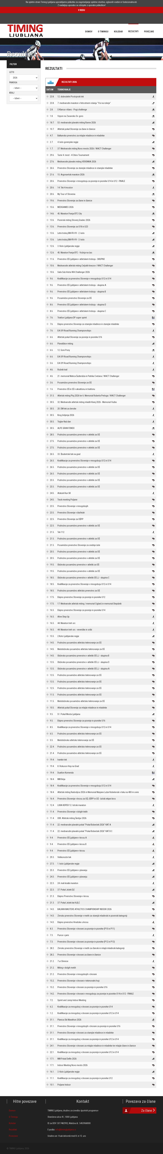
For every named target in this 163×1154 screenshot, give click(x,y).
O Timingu (13, 1117)
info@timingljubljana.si (65, 1129)
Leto (11, 72)
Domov (12, 1110)
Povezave (13, 1136)
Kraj (11, 92)
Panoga (13, 82)
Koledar (12, 1123)
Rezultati (13, 1129)
